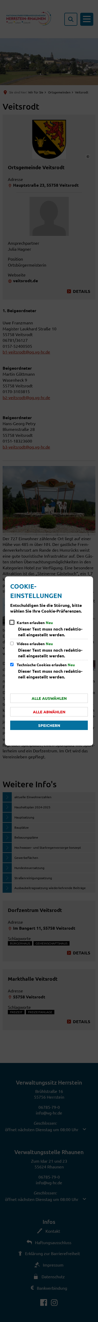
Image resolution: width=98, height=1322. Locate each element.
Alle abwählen (49, 711)
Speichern (49, 725)
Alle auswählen (49, 698)
